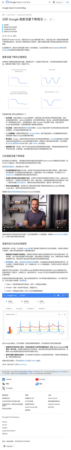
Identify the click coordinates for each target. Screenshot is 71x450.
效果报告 (62, 48)
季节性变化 (9, 262)
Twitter (35, 143)
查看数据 (23, 280)
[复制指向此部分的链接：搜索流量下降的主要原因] (28, 57)
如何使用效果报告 (15, 192)
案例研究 (27, 410)
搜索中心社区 (24, 361)
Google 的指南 (34, 133)
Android (4, 422)
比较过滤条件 (20, 182)
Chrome (4, 425)
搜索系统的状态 (29, 404)
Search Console (52, 398)
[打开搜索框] (50, 2)
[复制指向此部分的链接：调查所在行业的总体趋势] (28, 244)
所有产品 (4, 433)
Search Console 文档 (31, 407)
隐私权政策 (10, 441)
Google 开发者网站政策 (21, 373)
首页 (3, 15)
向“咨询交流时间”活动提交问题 (11, 401)
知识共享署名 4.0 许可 (31, 371)
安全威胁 (28, 128)
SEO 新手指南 (29, 401)
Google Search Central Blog (14, 8)
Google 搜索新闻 (13, 143)
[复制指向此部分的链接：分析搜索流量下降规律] (26, 156)
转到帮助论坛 (6, 398)
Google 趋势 (6, 50)
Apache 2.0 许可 (59, 371)
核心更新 (54, 139)
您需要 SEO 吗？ (30, 398)
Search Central (23, 2)
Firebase (4, 428)
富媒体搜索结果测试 (54, 401)
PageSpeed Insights (54, 404)
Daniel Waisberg (22, 364)
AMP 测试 (51, 407)
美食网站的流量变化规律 (27, 262)
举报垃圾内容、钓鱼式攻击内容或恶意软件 (12, 404)
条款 (3, 441)
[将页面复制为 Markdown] (51, 19)
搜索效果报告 (9, 167)
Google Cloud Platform (8, 431)
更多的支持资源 (6, 408)
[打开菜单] (3, 2)
